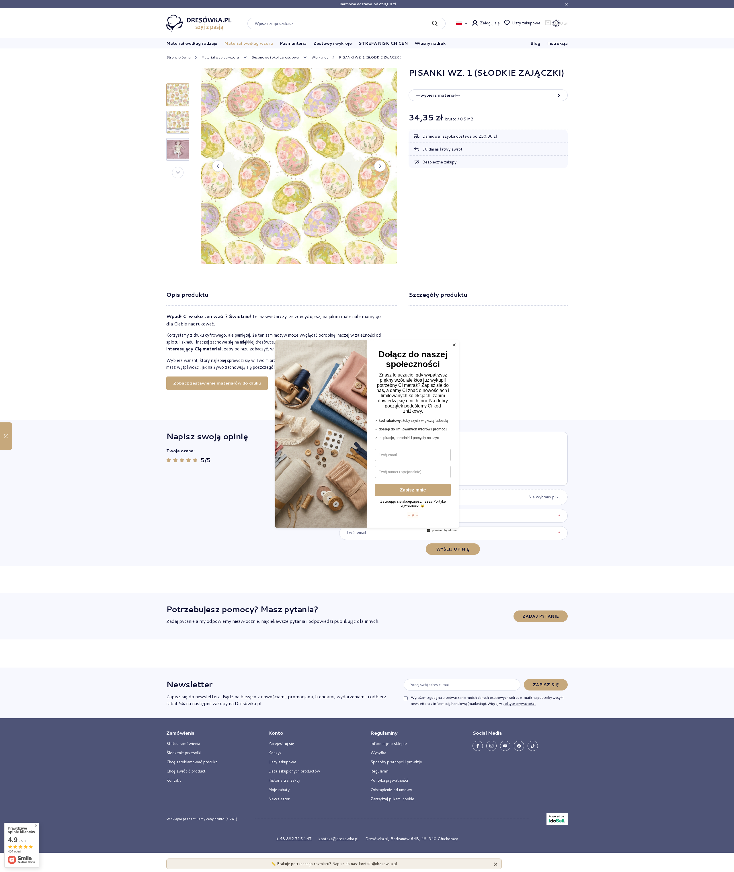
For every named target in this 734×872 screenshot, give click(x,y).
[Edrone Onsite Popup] (367, 436)
